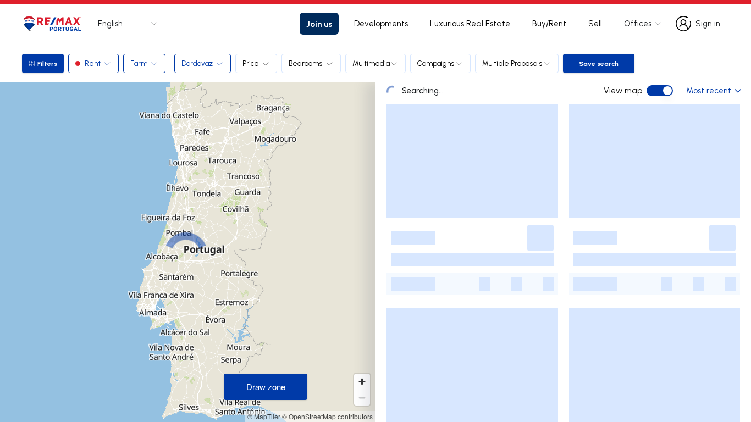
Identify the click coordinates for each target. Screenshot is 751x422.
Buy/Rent (549, 23)
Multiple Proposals (512, 63)
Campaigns (436, 63)
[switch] (660, 90)
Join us (319, 23)
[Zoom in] (362, 382)
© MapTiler (263, 416)
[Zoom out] (362, 398)
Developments (381, 23)
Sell (595, 23)
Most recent (708, 90)
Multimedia (371, 63)
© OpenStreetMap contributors (327, 416)
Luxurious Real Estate (470, 23)
